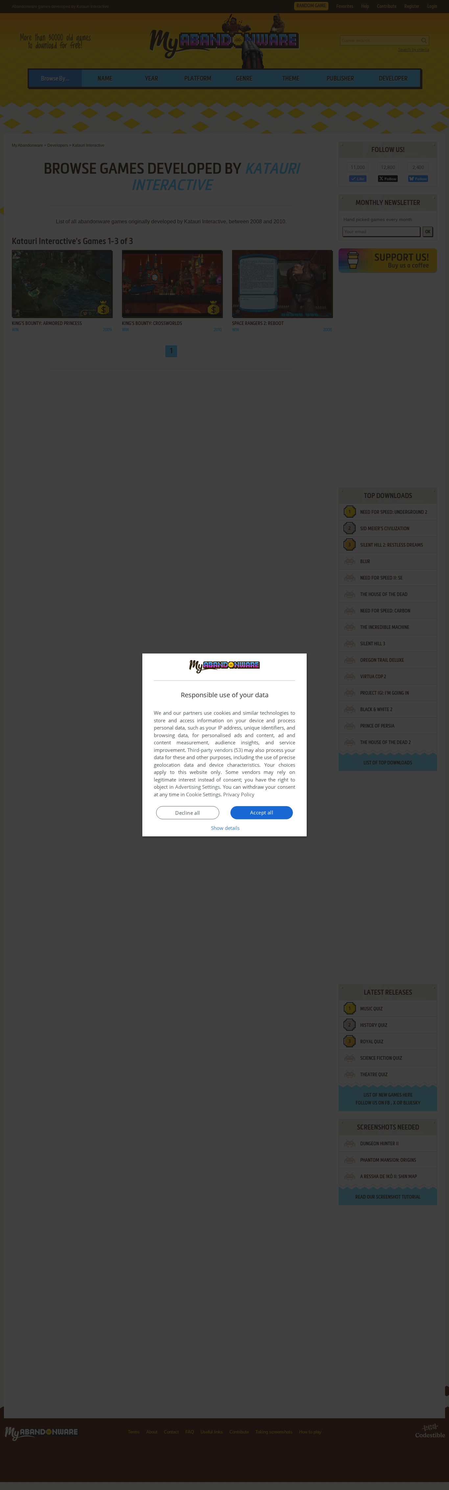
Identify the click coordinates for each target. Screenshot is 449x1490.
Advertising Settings (197, 786)
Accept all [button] (261, 812)
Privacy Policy (238, 794)
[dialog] (224, 745)
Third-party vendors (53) (215, 750)
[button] (225, 828)
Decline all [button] (187, 812)
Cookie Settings (203, 794)
